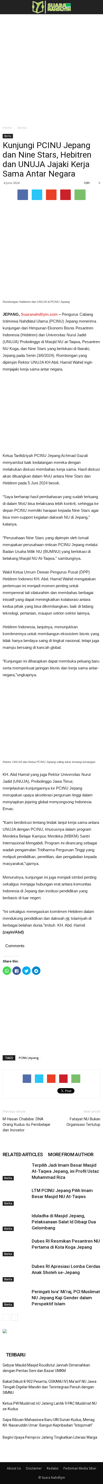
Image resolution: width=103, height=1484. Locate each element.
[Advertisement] (51, 68)
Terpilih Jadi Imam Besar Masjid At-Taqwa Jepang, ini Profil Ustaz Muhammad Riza (65, 1171)
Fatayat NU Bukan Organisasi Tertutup (83, 1122)
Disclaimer (34, 1468)
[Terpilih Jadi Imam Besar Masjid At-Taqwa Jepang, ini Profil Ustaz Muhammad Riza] (16, 1171)
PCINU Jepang (29, 1058)
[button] (95, 7)
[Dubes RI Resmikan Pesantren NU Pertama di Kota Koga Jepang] (16, 1247)
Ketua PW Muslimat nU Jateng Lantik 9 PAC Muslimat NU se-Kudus (50, 1406)
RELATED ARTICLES (23, 1154)
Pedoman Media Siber (79, 1468)
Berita (22, 127)
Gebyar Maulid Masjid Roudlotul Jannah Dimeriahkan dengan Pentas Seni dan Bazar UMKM (46, 1368)
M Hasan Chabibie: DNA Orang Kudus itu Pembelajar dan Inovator (26, 1124)
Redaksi (52, 1468)
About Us (14, 1468)
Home (7, 127)
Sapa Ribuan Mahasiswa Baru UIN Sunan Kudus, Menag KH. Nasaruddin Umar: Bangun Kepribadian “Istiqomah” (49, 1422)
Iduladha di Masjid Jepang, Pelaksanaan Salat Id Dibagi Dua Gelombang (64, 1221)
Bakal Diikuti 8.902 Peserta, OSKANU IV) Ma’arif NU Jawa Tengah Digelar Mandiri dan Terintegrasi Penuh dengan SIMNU (49, 1387)
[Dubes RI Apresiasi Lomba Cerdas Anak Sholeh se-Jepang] (16, 1272)
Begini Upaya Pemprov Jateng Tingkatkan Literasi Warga (50, 1437)
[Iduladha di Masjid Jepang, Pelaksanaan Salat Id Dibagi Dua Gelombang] (16, 1222)
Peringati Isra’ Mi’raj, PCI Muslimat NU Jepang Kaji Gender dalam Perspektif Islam (66, 1297)
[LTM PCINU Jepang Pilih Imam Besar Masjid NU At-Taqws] (16, 1197)
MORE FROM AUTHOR (70, 1154)
